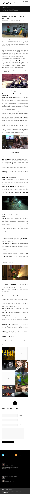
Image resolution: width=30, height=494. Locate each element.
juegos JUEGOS (14, 331)
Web (20, 424)
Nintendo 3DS (5, 332)
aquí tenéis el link (21, 39)
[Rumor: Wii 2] (8, 365)
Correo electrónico (21, 421)
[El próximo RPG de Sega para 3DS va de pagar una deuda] (21, 353)
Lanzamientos (20, 331)
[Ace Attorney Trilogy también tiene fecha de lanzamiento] (21, 366)
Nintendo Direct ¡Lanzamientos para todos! (13, 17)
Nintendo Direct (11, 332)
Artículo (12, 9)
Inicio (9, 9)
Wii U (20, 332)
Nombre (21, 415)
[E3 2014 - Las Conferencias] (8, 353)
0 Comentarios (12, 20)
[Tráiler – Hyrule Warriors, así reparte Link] (21, 378)
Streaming (17, 332)
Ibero (24, 20)
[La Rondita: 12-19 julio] (21, 391)
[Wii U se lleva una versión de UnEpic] (8, 378)
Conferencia (8, 331)
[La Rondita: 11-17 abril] (8, 391)
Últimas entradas (6, 7)
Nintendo (25, 331)
